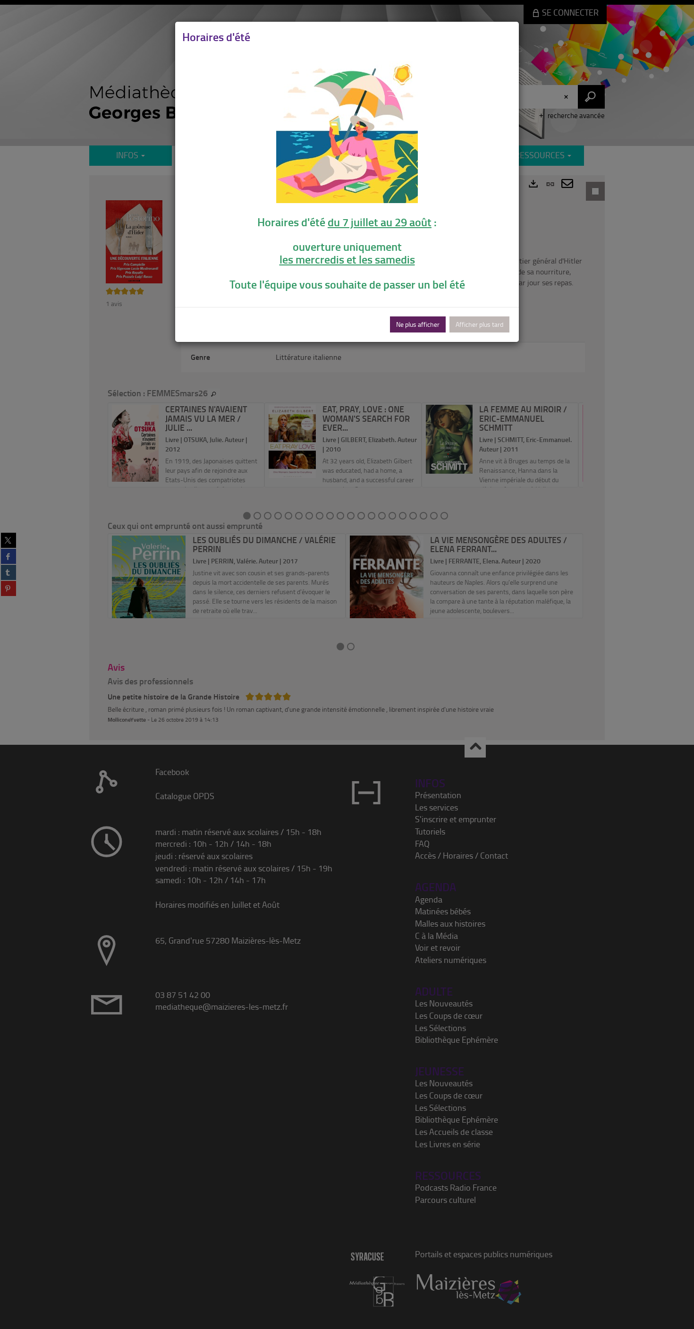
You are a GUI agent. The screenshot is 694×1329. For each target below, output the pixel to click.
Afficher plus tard (479, 324)
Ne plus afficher (418, 324)
